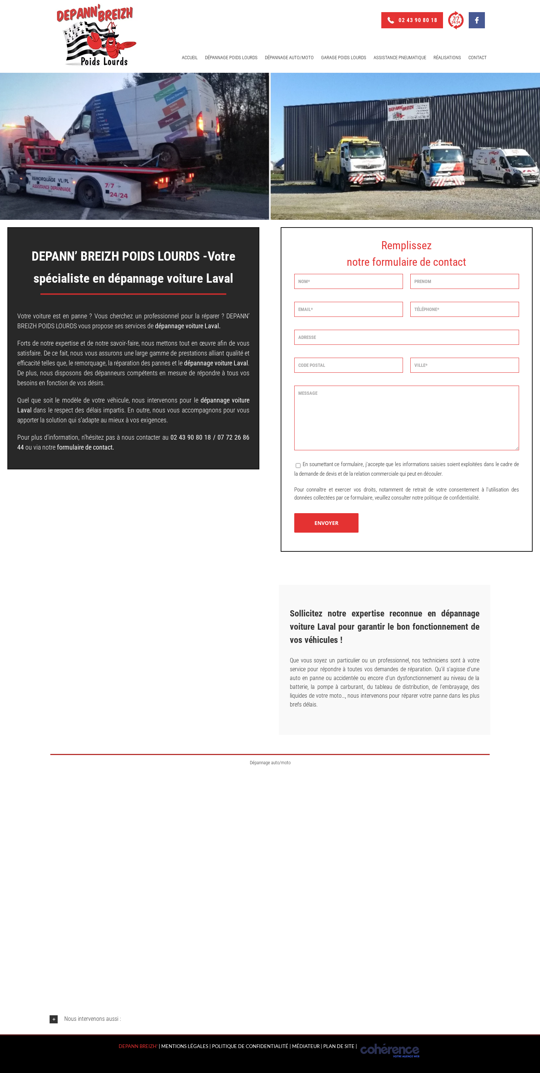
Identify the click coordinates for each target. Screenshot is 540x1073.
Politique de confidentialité (250, 1046)
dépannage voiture (179, 326)
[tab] (270, 762)
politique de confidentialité (451, 497)
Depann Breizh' (138, 1046)
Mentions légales (184, 1046)
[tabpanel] (270, 872)
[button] (270, 1019)
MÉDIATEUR (306, 1046)
